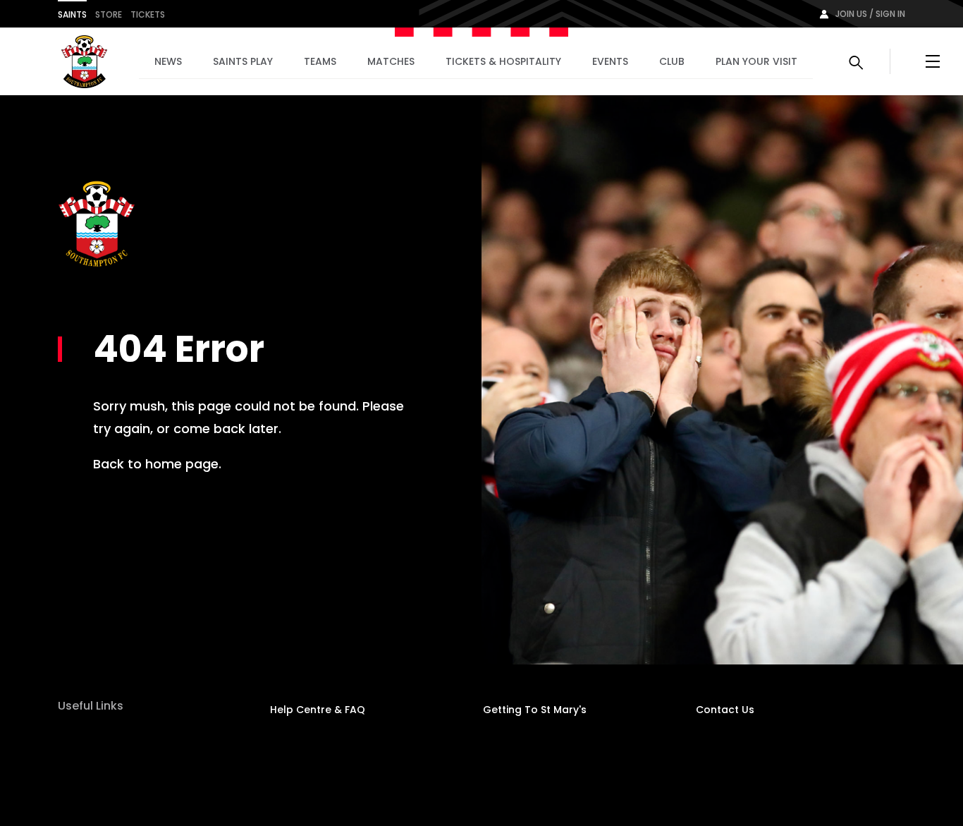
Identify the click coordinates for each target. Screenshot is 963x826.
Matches (391, 61)
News (168, 61)
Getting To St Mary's (535, 710)
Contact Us (725, 710)
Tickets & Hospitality (503, 61)
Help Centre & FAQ (317, 710)
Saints (72, 14)
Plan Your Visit (756, 61)
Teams (320, 61)
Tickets (147, 14)
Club (672, 61)
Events (610, 61)
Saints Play (243, 61)
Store (108, 14)
